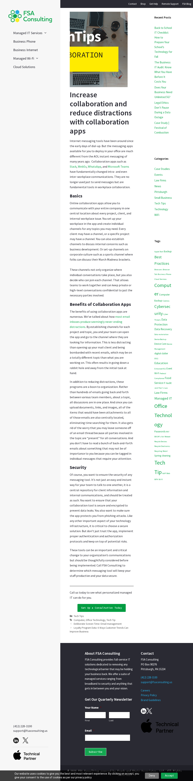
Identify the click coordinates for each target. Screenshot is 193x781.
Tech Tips (79, 616)
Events (158, 174)
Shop (143, 3)
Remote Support (170, 3)
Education (161, 363)
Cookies (166, 301)
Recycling (158, 451)
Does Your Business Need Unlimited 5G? (163, 92)
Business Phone (24, 41)
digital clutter (161, 353)
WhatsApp (94, 166)
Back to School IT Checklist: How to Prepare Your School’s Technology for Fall (163, 42)
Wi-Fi (161, 479)
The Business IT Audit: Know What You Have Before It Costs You (163, 72)
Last (111, 720)
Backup (168, 251)
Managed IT (163, 398)
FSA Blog (186, 3)
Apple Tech (158, 251)
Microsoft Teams (118, 166)
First (87, 720)
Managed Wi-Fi (23, 58)
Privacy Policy (149, 695)
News (157, 186)
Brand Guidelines (151, 700)
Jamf (156, 388)
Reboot (167, 436)
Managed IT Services (27, 33)
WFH (156, 479)
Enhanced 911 (160, 368)
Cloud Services (160, 279)
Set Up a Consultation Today (101, 607)
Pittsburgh (160, 192)
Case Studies (162, 169)
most (119, 316)
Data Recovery (163, 329)
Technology (161, 209)
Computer (79, 620)
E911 (156, 358)
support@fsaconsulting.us (30, 731)
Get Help (153, 3)
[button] (46, 33)
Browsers (158, 269)
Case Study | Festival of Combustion (161, 127)
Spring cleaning (162, 455)
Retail (165, 451)
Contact (132, 3)
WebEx (82, 166)
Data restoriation (161, 334)
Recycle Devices (160, 441)
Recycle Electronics (162, 446)
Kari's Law (163, 388)
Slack (73, 166)
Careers (145, 690)
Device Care (160, 343)
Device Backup (160, 339)
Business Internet (25, 50)
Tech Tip (111, 620)
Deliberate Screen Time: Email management (98, 623)
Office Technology (95, 620)
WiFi (156, 215)
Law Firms (160, 180)
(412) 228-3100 (22, 726)
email (126, 316)
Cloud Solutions (24, 67)
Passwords (159, 431)
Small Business (163, 197)
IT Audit (168, 383)
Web (168, 473)
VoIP (164, 473)
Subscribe (95, 751)
